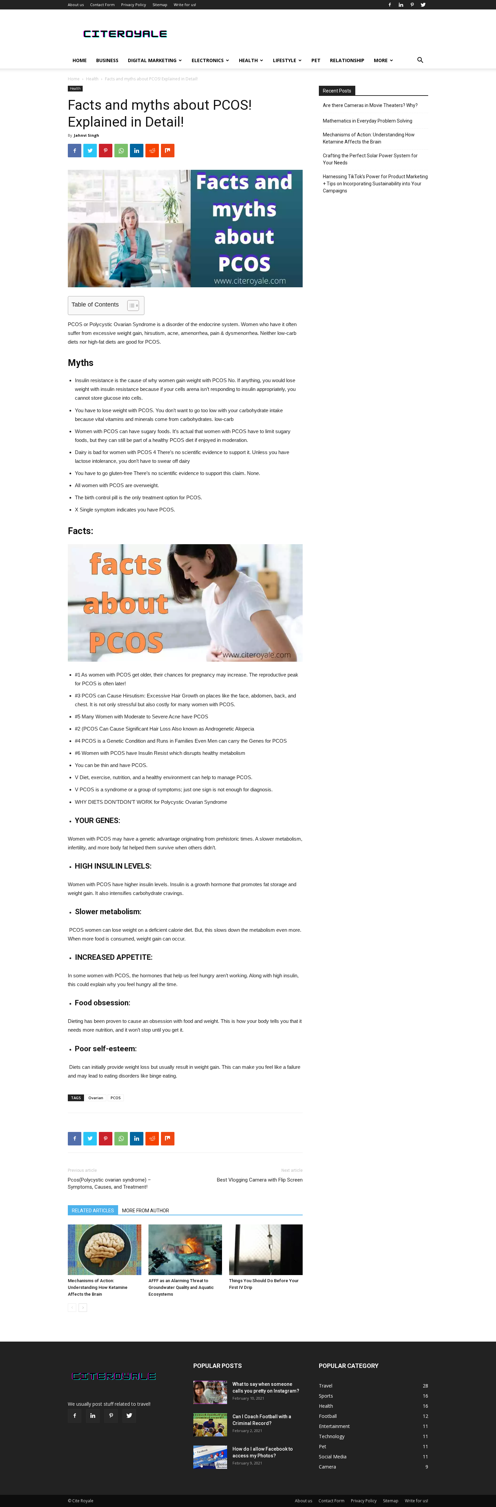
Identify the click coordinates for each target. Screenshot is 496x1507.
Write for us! (185, 4)
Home (80, 60)
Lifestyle (284, 60)
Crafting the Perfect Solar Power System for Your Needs (370, 159)
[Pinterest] (412, 4)
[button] (420, 61)
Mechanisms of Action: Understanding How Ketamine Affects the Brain (98, 1287)
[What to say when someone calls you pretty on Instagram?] (210, 1392)
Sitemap (160, 4)
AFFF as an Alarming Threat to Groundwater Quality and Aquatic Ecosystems (181, 1287)
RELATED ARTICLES (93, 1210)
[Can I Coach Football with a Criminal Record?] (210, 1424)
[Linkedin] (401, 4)
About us (76, 4)
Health (248, 60)
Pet (316, 60)
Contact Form (102, 4)
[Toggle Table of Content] (129, 305)
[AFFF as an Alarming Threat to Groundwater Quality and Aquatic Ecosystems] (185, 1249)
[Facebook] (390, 4)
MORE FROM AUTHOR (145, 1210)
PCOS (116, 1097)
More (381, 60)
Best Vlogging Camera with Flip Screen (260, 1180)
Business (107, 60)
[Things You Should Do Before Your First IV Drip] (266, 1249)
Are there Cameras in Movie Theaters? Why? (370, 105)
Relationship (347, 60)
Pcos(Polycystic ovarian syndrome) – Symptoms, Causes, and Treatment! (109, 1183)
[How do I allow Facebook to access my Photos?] (210, 1457)
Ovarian (95, 1097)
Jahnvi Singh (86, 135)
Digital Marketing (152, 60)
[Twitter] (423, 4)
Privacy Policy (133, 4)
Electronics (208, 60)
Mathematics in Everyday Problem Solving (367, 121)
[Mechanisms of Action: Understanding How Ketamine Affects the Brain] (104, 1249)
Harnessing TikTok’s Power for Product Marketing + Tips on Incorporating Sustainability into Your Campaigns (375, 183)
